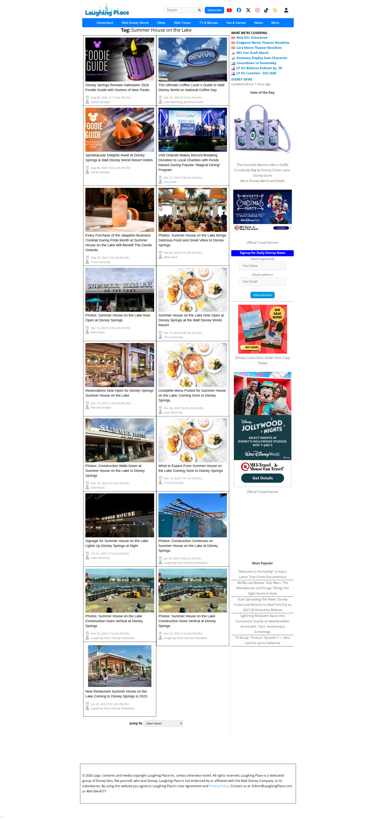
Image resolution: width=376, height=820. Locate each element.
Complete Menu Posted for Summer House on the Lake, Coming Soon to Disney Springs (192, 395)
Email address (262, 274)
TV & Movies (208, 23)
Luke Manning (173, 102)
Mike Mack (171, 257)
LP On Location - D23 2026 (256, 73)
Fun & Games (236, 23)
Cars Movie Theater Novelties (259, 48)
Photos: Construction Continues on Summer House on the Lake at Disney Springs (188, 546)
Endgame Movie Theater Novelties (262, 42)
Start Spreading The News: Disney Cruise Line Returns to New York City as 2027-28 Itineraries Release (262, 604)
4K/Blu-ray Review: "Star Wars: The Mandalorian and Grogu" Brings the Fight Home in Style (262, 588)
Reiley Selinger (100, 102)
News (258, 23)
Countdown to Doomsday (256, 63)
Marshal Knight (101, 407)
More (275, 23)
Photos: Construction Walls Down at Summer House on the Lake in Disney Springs (115, 471)
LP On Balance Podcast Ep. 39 (259, 68)
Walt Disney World (135, 23)
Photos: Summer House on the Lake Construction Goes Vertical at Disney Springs (114, 621)
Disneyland (105, 23)
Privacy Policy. (219, 786)
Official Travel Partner (262, 242)
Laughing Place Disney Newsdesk (185, 563)
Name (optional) (263, 259)
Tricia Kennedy (100, 262)
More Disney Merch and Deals (262, 181)
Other (161, 23)
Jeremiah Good (193, 102)
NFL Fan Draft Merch (252, 53)
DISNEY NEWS (241, 79)
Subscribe (214, 10)
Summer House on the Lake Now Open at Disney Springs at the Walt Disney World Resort (191, 320)
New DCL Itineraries (251, 37)
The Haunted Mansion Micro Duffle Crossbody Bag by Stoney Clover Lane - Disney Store (262, 170)
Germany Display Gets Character (261, 58)
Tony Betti (170, 182)
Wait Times (182, 23)
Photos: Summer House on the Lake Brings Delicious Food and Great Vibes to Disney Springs (192, 240)
